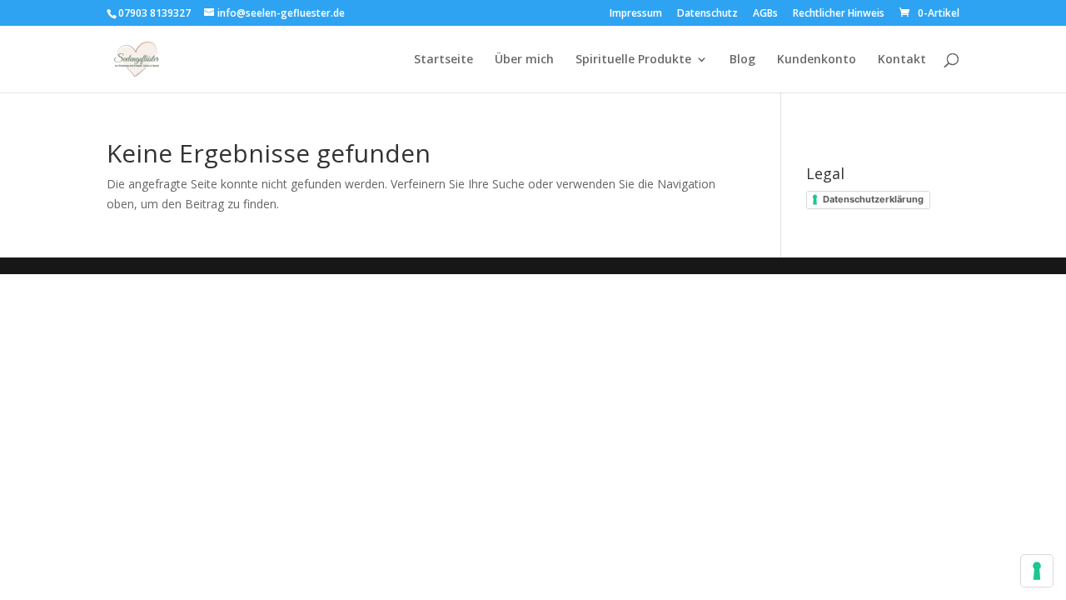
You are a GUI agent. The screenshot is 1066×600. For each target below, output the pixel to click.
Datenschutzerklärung (873, 199)
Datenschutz (707, 14)
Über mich (524, 60)
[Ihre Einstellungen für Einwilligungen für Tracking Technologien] (1037, 571)
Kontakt (902, 60)
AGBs (765, 14)
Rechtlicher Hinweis (838, 14)
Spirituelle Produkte (633, 60)
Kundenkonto (816, 60)
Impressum (636, 14)
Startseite (443, 60)
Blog (742, 60)
